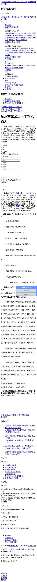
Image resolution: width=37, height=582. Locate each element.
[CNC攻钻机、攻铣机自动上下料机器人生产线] (20, 438)
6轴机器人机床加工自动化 (14, 33)
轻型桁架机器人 (21, 37)
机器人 (21, 193)
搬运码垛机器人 (10, 65)
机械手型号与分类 (11, 27)
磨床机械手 (11, 37)
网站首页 (8, 25)
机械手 (18, 206)
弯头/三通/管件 (10, 469)
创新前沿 (8, 76)
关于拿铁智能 (10, 78)
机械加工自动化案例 (12, 42)
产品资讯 (4, 145)
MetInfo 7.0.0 (13, 546)
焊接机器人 (21, 65)
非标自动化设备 (17, 68)
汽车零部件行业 (10, 48)
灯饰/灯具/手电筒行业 (18, 50)
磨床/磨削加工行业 (11, 478)
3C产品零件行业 (23, 48)
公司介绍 (8, 85)
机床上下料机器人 (11, 415)
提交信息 (4, 182)
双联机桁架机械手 (11, 35)
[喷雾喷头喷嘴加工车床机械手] (16, 452)
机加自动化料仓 (21, 40)
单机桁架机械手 (30, 33)
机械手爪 (12, 40)
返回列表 (4, 417)
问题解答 (8, 70)
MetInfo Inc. (32, 546)
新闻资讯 (8, 87)
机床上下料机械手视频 (13, 57)
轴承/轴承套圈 (23, 415)
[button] (11, 180)
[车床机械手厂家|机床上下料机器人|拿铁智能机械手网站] (18, 3)
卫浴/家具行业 (10, 474)
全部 (6, 29)
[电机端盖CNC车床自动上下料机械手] (19, 446)
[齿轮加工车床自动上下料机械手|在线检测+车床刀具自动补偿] (20, 428)
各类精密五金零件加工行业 (17, 53)
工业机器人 (9, 59)
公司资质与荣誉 (17, 85)
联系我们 (8, 89)
